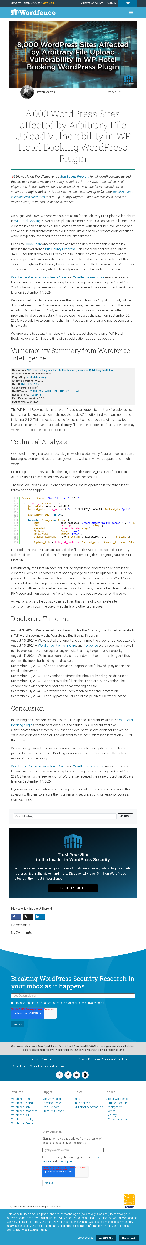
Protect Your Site (73, 888)
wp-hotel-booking (37, 377)
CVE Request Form (118, 1119)
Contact (111, 1111)
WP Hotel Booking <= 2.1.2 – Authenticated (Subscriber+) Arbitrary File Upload (70, 370)
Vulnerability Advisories (88, 1107)
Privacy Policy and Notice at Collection (102, 1059)
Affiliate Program (117, 1103)
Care (72, 645)
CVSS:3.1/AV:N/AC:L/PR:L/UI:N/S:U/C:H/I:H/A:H (54, 391)
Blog (77, 1099)
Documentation (52, 1099)
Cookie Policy (38, 1229)
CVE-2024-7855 (30, 384)
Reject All (128, 1238)
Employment (114, 1107)
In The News (82, 1103)
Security (111, 1115)
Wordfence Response (89, 277)
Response (90, 645)
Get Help (49, 3)
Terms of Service (40, 1059)
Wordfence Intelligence (24, 1119)
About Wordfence (117, 1099)
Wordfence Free (20, 1099)
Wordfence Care (54, 277)
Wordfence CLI (19, 1115)
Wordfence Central (22, 1123)
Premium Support (53, 1111)
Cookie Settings (85, 1238)
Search (125, 816)
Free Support (50, 1107)
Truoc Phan (32, 244)
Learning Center (52, 1103)
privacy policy (95, 1003)
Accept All (106, 1238)
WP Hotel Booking (27, 221)
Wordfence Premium (26, 277)
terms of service (70, 1003)
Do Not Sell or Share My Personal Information (40, 1066)
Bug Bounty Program (74, 176)
